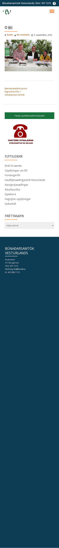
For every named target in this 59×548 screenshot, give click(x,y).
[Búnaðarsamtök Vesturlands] (7, 11)
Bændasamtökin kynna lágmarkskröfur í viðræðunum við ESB (16, 91)
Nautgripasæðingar (16, 184)
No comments (23, 34)
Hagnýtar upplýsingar (18, 199)
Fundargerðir (12, 175)
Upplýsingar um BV (16, 170)
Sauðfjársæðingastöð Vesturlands (25, 180)
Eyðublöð (10, 203)
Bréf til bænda (13, 165)
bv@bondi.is (19, 269)
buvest (10, 34)
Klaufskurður (12, 189)
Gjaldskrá (10, 194)
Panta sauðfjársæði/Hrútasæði (30, 115)
